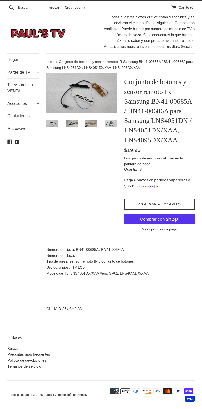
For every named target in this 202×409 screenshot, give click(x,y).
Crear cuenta (75, 7)
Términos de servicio (24, 366)
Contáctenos (18, 116)
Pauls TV (50, 395)
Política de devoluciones (26, 360)
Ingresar (52, 7)
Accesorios (23, 103)
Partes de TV (23, 72)
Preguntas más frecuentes (28, 354)
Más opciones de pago (159, 229)
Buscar (13, 348)
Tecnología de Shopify (72, 395)
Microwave (16, 128)
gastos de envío (143, 158)
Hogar (12, 59)
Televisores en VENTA (23, 88)
